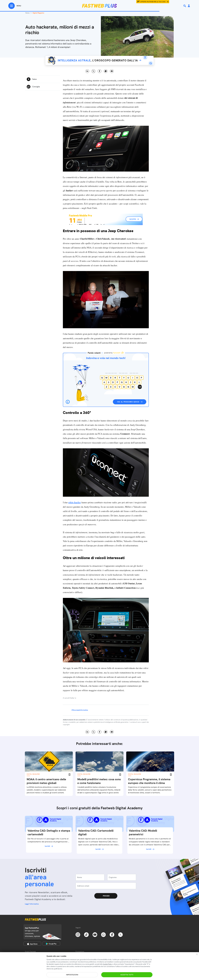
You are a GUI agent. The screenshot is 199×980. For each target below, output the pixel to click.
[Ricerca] (185, 6)
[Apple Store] (32, 944)
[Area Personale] (189, 5)
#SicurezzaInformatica (80, 710)
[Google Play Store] (51, 944)
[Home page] (99, 6)
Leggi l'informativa (32, 904)
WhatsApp (106, 71)
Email (112, 71)
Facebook (99, 71)
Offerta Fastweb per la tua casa (153, 2)
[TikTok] (86, 934)
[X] (120, 934)
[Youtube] (95, 934)
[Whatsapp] (103, 934)
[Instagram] (78, 934)
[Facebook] (112, 934)
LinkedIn (87, 71)
